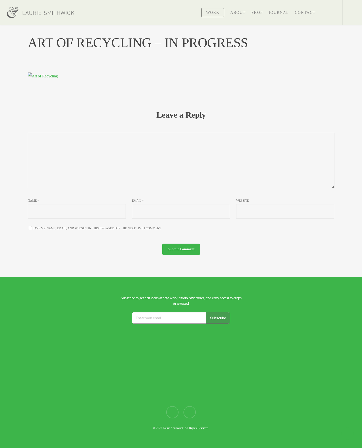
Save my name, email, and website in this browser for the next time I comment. (97, 228)
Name (33, 200)
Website (242, 200)
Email (138, 200)
